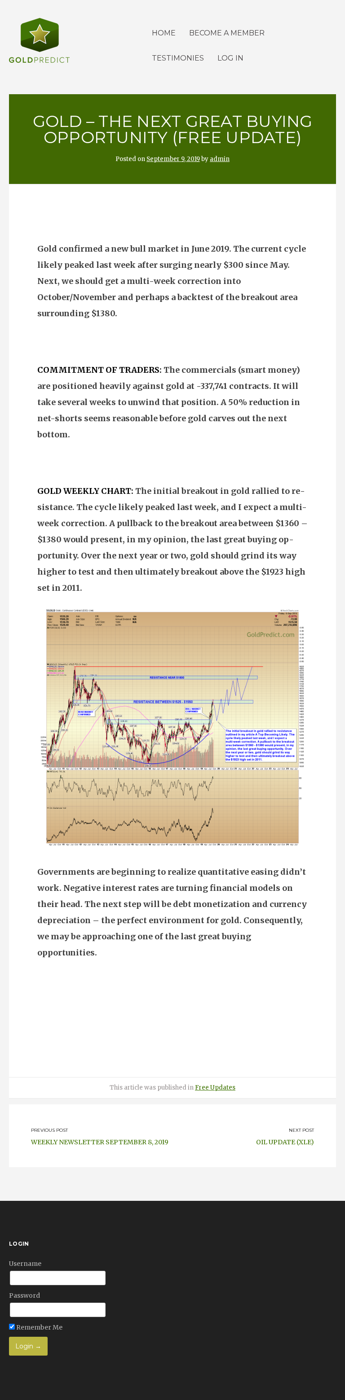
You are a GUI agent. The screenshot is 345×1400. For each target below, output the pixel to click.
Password (24, 1295)
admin (220, 159)
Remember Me (38, 1327)
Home (164, 33)
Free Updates (215, 1087)
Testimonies (178, 58)
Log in (230, 58)
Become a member (227, 33)
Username (25, 1264)
